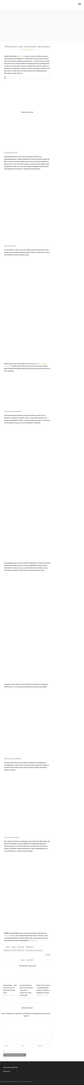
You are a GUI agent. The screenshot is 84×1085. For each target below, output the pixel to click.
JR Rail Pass (33, 940)
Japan (14, 947)
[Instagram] (8, 4)
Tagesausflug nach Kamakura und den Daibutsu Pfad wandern (26, 990)
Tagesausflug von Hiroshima (14, 950)
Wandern (30, 960)
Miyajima (21, 947)
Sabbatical (29, 947)
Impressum (6, 1071)
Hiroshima (21, 56)
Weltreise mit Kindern (34, 950)
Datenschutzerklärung (10, 1067)
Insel (8, 947)
